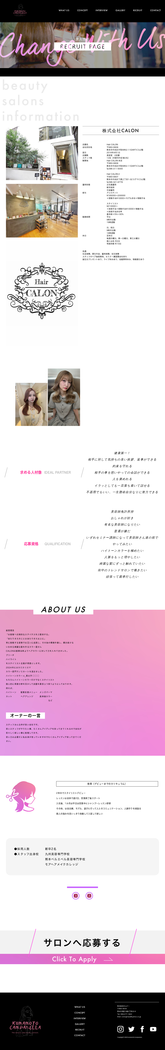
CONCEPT (82, 10)
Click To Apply (74, 959)
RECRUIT (137, 10)
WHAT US (64, 10)
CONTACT (155, 10)
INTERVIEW (102, 10)
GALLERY (120, 10)
